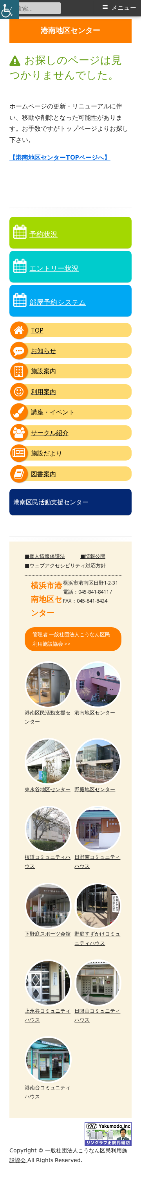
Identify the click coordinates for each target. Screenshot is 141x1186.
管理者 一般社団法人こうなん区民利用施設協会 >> (71, 639)
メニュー (123, 7)
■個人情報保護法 (45, 556)
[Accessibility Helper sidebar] (9, 9)
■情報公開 (92, 556)
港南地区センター (70, 30)
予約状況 (43, 234)
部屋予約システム (57, 302)
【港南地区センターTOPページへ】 (59, 157)
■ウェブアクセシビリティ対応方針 (65, 565)
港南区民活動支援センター (51, 502)
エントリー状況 (54, 268)
